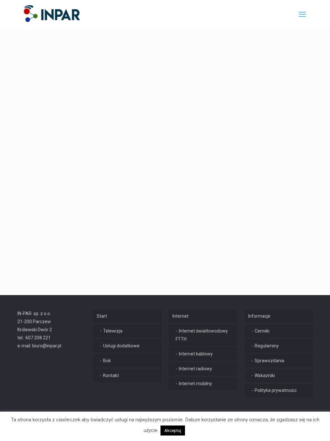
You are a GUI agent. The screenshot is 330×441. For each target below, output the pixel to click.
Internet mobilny (195, 383)
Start (102, 316)
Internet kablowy (196, 353)
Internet (180, 316)
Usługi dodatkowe (121, 345)
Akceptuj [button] (172, 430)
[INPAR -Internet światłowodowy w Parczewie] (52, 14)
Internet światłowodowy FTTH (202, 335)
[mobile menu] (302, 14)
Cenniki (262, 330)
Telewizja (112, 330)
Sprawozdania (269, 360)
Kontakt (111, 375)
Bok (107, 360)
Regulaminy (267, 345)
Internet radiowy (195, 368)
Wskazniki (265, 375)
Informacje (259, 316)
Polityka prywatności (275, 390)
